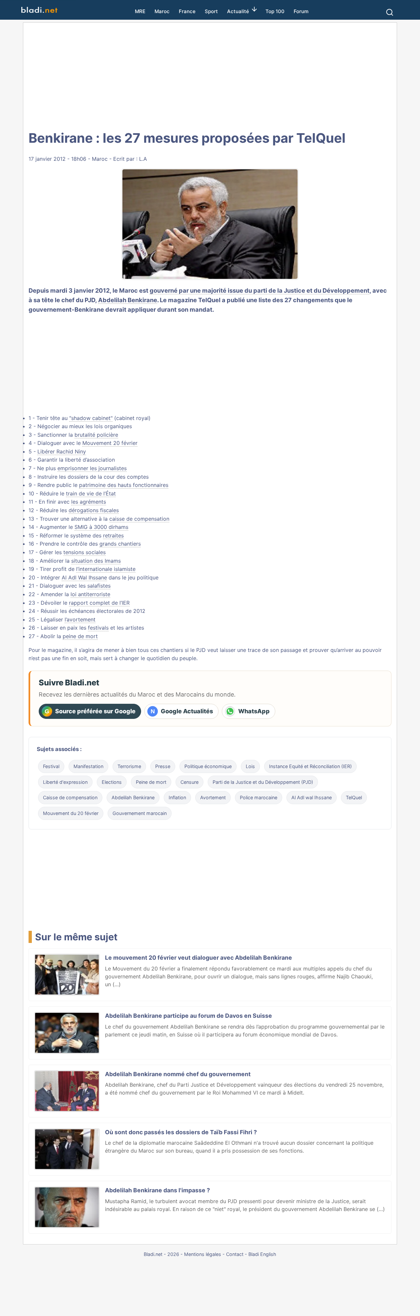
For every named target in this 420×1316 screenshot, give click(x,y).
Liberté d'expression (65, 782)
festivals (98, 627)
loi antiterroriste (90, 594)
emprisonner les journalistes (92, 468)
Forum (301, 11)
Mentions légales (202, 1254)
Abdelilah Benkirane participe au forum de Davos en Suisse (188, 1015)
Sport (211, 11)
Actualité (238, 11)
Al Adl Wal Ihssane (84, 577)
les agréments (88, 501)
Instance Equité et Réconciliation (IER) (310, 766)
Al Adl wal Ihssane (311, 797)
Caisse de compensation (70, 797)
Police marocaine (258, 797)
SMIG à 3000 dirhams (101, 527)
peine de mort (80, 636)
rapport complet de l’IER (99, 602)
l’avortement (80, 619)
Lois (250, 766)
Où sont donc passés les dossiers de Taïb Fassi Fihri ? (181, 1132)
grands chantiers (120, 543)
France (187, 11)
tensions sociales (84, 552)
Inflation (177, 797)
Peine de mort (151, 782)
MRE (140, 11)
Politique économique (208, 766)
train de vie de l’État (91, 493)
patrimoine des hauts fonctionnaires (123, 485)
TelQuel (354, 797)
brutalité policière (96, 434)
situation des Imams (96, 560)
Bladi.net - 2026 (161, 1254)
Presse (162, 766)
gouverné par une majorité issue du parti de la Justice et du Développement (259, 290)
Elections (112, 782)
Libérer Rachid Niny (61, 451)
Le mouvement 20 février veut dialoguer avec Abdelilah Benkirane (198, 957)
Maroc (162, 11)
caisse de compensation (139, 518)
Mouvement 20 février (109, 443)
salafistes (99, 585)
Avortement (213, 797)
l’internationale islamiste (106, 569)
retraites (113, 535)
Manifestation (88, 766)
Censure (189, 782)
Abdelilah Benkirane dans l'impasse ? (157, 1190)
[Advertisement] (210, 75)
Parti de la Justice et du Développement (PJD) (263, 782)
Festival (51, 766)
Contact (234, 1254)
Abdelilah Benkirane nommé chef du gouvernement (178, 1074)
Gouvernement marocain (140, 813)
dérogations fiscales (94, 510)
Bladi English (262, 1254)
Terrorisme (129, 766)
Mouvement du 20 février (70, 813)
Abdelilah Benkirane (127, 299)
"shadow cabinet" (91, 418)
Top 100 (274, 11)
